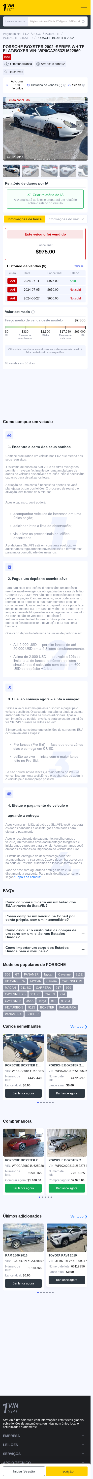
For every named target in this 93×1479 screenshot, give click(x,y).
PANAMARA (67, 1007)
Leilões (10, 1445)
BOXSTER (47, 1007)
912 (53, 1001)
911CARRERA (15, 981)
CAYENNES (13, 1001)
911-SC (26, 987)
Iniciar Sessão (24, 1471)
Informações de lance (25, 219)
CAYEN (50, 994)
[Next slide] (80, 125)
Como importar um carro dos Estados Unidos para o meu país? (37, 949)
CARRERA (43, 987)
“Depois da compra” (27, 877)
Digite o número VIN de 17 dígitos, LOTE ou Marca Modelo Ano (56, 21)
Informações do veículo (66, 219)
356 (7, 974)
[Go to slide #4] (68, 171)
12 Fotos (17, 157)
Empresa (11, 1436)
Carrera (51, 981)
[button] (15, 21)
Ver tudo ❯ (79, 1026)
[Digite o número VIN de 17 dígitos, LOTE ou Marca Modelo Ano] (83, 21)
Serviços (12, 1454)
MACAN (10, 987)
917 (58, 987)
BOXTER (33, 1014)
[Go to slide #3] (49, 171)
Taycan (48, 974)
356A (29, 1001)
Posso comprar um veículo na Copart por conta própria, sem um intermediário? (40, 918)
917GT (65, 1001)
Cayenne (64, 974)
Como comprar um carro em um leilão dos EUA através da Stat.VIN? (40, 904)
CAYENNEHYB (15, 994)
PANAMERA (13, 1014)
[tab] (38, 1102)
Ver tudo (79, 265)
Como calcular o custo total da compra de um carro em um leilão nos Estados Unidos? (40, 933)
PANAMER (31, 974)
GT (17, 974)
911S (31, 1007)
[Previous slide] (9, 125)
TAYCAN (35, 981)
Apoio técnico (17, 1463)
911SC (35, 994)
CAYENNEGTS (72, 981)
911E (79, 974)
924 (62, 994)
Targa (42, 1001)
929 (68, 987)
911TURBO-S (14, 1007)
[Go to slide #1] (11, 171)
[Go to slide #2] (30, 171)
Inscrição (67, 1471)
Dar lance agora (23, 1093)
